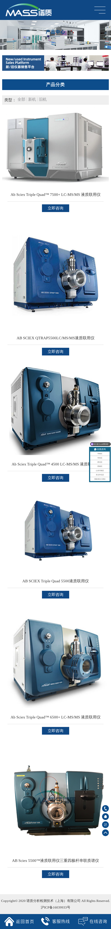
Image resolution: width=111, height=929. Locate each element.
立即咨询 (55, 208)
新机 (32, 99)
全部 (21, 99)
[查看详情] (55, 146)
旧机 (43, 99)
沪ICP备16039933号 (55, 907)
